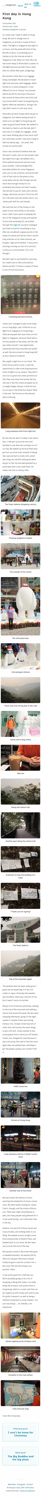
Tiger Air (16, 225)
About (20, 6)
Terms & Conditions (27, 1491)
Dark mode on (36, 3)
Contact (37, 6)
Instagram (21, 1484)
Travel (15, 26)
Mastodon (12, 1484)
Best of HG (27, 5)
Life (11, 26)
